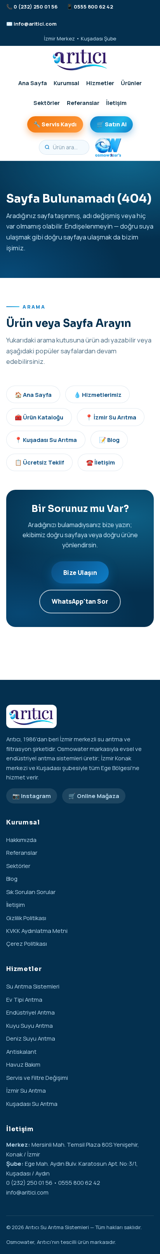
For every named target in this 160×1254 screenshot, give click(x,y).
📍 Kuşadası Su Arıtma (46, 440)
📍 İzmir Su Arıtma (110, 417)
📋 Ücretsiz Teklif (39, 462)
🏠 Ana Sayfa (33, 394)
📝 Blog (109, 440)
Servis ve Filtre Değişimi (37, 1077)
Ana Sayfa (32, 83)
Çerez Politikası (26, 943)
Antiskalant (21, 1051)
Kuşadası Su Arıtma (31, 1103)
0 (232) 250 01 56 (35, 6)
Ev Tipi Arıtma (24, 999)
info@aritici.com (35, 23)
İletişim (116, 103)
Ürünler (131, 83)
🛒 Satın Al (112, 124)
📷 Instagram (31, 796)
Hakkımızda (21, 840)
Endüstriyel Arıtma (30, 1012)
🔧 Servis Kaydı (55, 124)
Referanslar (83, 103)
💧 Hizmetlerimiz (98, 394)
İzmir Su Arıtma (26, 1090)
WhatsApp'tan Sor (80, 601)
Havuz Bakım (23, 1064)
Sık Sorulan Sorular (31, 892)
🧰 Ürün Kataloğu (39, 417)
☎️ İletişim (100, 462)
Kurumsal (66, 83)
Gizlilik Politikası (26, 918)
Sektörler (46, 103)
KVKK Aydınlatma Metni (37, 930)
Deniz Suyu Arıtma (30, 1038)
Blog (11, 878)
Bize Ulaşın (80, 572)
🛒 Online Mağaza (93, 796)
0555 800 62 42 (93, 6)
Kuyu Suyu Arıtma (29, 1025)
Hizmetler (100, 83)
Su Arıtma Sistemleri (32, 986)
